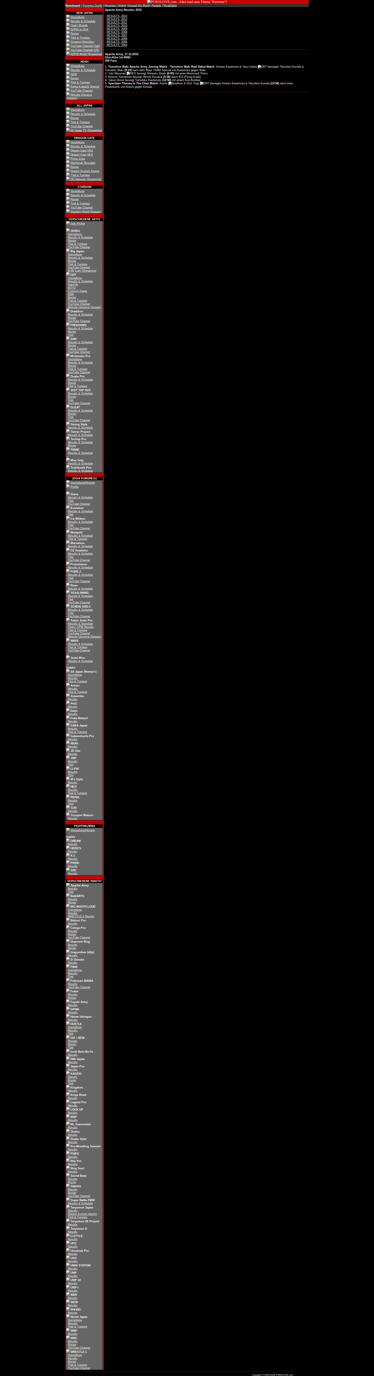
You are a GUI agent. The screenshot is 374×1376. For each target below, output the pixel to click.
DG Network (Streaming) (86, 179)
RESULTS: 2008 (117, 32)
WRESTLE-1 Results (81, 916)
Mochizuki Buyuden (83, 162)
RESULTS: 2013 (117, 16)
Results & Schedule (83, 21)
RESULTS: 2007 (117, 35)
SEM (74, 74)
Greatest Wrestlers (82, 41)
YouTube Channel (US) (85, 50)
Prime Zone (78, 158)
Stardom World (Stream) (86, 211)
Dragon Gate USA (82, 150)
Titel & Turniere (80, 37)
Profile (75, 486)
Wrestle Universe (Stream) (84, 307)
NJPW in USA (79, 29)
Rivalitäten (170, 5)
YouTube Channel (82, 90)
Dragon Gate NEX (82, 154)
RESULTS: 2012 (117, 19)
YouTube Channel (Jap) (85, 46)
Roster (75, 33)
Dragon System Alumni (85, 171)
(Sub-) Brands (79, 25)
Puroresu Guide (92, 5)
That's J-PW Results (81, 627)
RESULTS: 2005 (117, 41)
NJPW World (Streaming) (86, 54)
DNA (71, 294)
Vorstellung (77, 17)
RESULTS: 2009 (117, 28)
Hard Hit (73, 284)
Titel (70, 335)
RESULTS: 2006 (117, 38)
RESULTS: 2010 (117, 25)
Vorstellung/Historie (83, 482)
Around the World (139, 5)
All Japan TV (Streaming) (86, 130)
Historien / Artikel (115, 5)
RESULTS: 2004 (117, 45)
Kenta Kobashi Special (85, 86)
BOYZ (72, 287)
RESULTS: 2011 (117, 22)
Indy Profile (78, 223)
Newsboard (72, 5)
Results (72, 678)
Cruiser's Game (77, 291)
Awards (156, 5)
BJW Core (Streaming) (82, 270)
